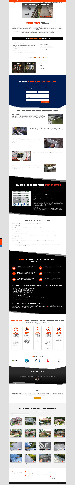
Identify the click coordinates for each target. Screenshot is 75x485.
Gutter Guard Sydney (30, 305)
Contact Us (60, 2)
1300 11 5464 (53, 478)
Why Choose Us (44, 2)
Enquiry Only (28, 89)
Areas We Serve (55, 2)
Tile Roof (21, 414)
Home (40, 2)
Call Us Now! (37, 397)
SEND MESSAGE (45, 102)
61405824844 (54, 476)
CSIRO (48, 306)
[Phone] (1, 246)
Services (50, 2)
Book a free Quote (29, 88)
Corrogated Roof (15, 414)
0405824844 (14, 0)
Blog (47, 2)
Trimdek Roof (26, 414)
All (11, 414)
